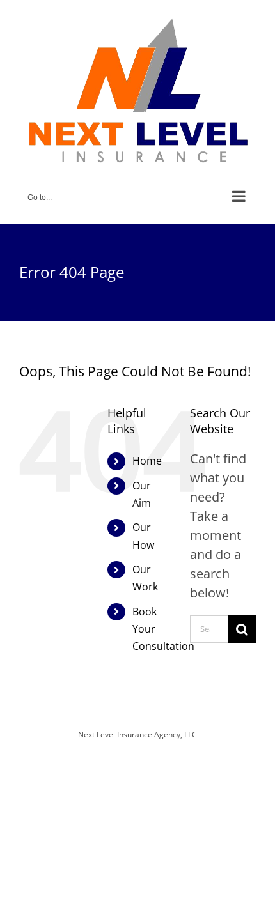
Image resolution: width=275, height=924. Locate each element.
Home (147, 461)
